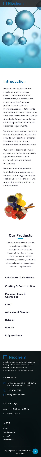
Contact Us (8, 440)
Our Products (9, 432)
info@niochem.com (16, 395)
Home (6, 428)
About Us (7, 436)
